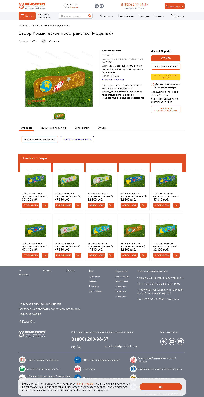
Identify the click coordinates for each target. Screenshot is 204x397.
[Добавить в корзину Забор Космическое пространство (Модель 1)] (45, 205)
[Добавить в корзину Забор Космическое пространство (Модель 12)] (45, 255)
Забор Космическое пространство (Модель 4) (67, 245)
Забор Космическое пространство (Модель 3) (100, 195)
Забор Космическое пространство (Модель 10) (68, 195)
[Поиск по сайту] (89, 15)
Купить (166, 58)
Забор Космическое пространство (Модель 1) (34, 195)
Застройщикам (126, 15)
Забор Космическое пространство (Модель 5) (133, 245)
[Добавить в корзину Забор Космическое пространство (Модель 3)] (111, 205)
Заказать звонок (174, 6)
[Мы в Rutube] (180, 341)
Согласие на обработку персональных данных (49, 308)
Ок (161, 387)
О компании (106, 15)
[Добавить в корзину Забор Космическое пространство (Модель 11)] (143, 205)
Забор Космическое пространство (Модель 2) (165, 195)
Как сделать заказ (94, 276)
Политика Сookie (30, 313)
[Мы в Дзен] (172, 341)
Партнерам (144, 15)
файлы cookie (85, 383)
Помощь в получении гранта (77, 139)
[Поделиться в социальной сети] (43, 41)
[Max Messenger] (102, 6)
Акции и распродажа (44, 16)
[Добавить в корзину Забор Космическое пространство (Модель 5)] (143, 255)
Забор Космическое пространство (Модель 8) (100, 245)
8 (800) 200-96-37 (134, 4)
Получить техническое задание (39, 139)
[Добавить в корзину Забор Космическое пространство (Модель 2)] (176, 205)
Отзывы (47, 270)
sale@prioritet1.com (134, 8)
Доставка (95, 291)
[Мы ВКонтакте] (163, 341)
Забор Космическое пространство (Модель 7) (165, 245)
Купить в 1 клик (166, 66)
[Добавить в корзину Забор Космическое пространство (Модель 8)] (111, 255)
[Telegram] (97, 6)
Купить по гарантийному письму (166, 77)
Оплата (94, 286)
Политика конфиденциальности (40, 304)
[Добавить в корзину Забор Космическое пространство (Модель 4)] (78, 255)
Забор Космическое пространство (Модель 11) (134, 195)
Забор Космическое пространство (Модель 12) (35, 245)
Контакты (159, 15)
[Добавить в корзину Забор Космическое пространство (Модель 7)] (176, 255)
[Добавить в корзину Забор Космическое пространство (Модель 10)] (78, 205)
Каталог (29, 15)
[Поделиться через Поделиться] (43, 41)
